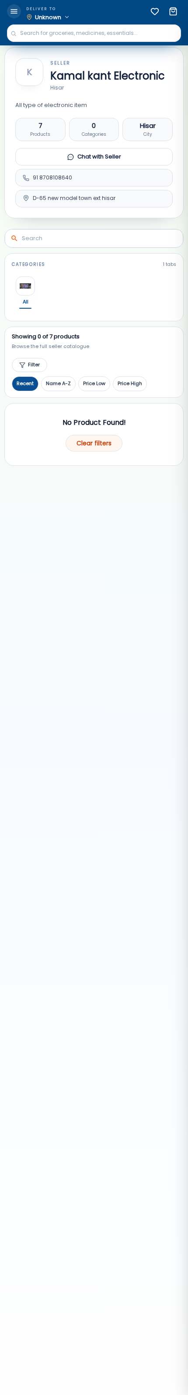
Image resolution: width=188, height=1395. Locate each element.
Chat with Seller (99, 156)
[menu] (14, 11)
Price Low (94, 383)
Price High (130, 383)
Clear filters (94, 443)
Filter (34, 364)
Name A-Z (58, 383)
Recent (25, 383)
